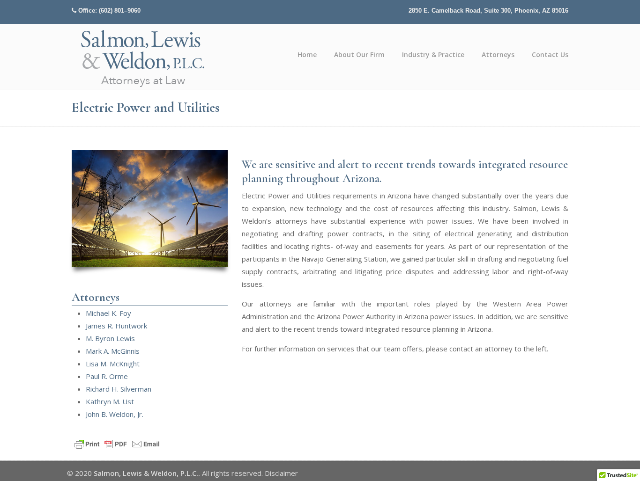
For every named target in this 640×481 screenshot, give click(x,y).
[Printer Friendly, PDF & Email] (117, 443)
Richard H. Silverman (118, 389)
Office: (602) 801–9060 (109, 10)
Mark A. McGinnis (113, 351)
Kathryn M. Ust (110, 401)
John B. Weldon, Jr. (114, 414)
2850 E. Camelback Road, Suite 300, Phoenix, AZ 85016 (488, 10)
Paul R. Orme (107, 376)
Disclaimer (281, 473)
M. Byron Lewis (110, 338)
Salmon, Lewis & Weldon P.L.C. (143, 58)
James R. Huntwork (116, 325)
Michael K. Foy (108, 313)
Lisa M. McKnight (113, 363)
